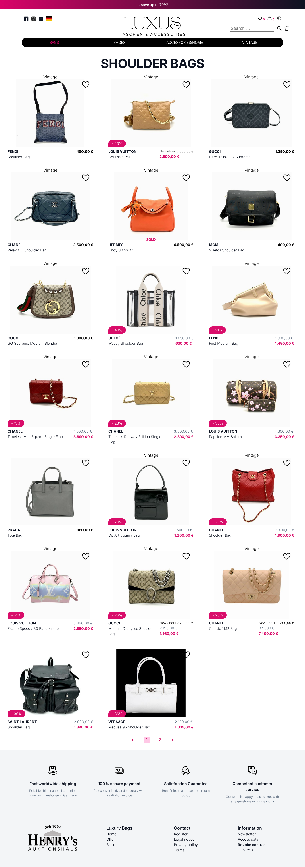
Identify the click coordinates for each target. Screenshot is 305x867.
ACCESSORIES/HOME (184, 42)
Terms (179, 850)
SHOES (119, 42)
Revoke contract (252, 844)
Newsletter (247, 834)
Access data (248, 839)
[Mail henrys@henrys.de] (41, 19)
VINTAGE (249, 42)
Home (111, 834)
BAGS (54, 42)
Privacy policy (186, 844)
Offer (110, 839)
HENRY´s (245, 850)
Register (181, 834)
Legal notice (184, 839)
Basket (111, 844)
